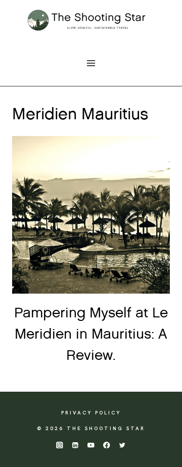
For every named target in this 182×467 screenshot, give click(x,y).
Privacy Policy (91, 412)
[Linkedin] (75, 445)
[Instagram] (59, 445)
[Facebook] (107, 445)
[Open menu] (91, 63)
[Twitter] (122, 445)
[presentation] (91, 215)
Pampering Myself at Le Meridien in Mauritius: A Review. (91, 334)
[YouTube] (91, 445)
